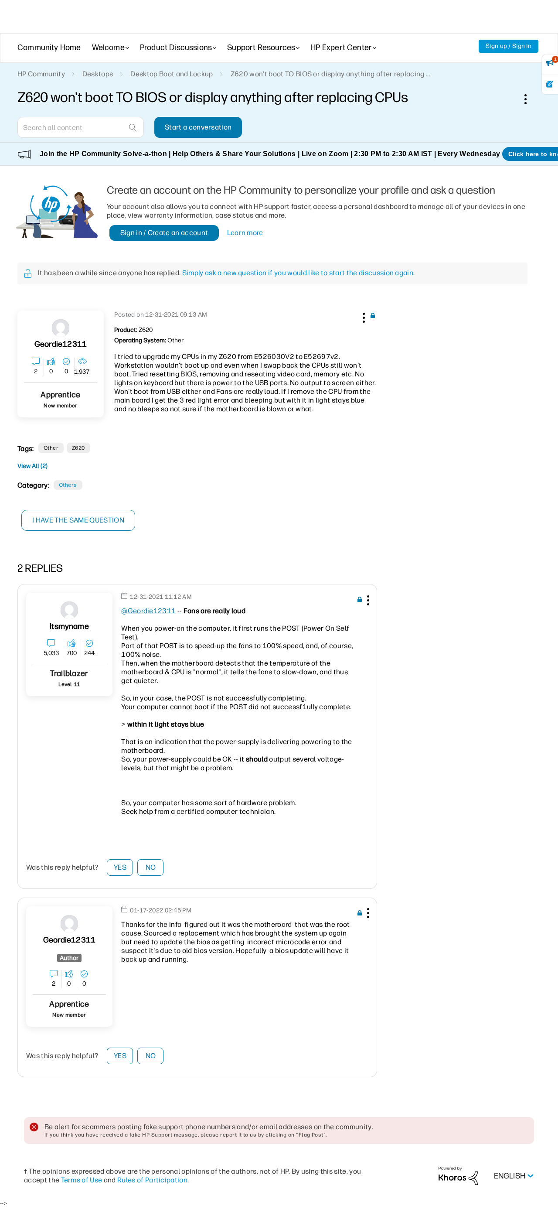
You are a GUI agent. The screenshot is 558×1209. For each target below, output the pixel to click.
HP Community (41, 74)
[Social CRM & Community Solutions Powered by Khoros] (458, 1175)
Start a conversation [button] (198, 127)
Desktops (97, 74)
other (51, 448)
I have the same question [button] (78, 520)
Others (68, 485)
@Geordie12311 (148, 611)
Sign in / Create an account (164, 233)
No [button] (151, 867)
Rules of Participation (152, 1180)
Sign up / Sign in (508, 46)
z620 (78, 448)
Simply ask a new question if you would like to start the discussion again (297, 273)
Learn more (245, 233)
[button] (363, 316)
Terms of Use (81, 1180)
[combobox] (80, 127)
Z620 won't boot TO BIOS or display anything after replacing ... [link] (330, 74)
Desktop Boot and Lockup (171, 74)
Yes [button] (120, 867)
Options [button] (530, 99)
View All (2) (32, 466)
